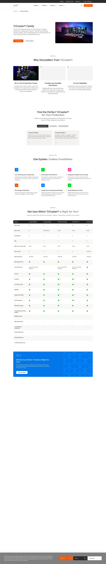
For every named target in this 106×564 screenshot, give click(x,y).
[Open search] (81, 5)
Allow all (63, 558)
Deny (76, 558)
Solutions (36, 5)
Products (44, 5)
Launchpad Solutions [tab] (43, 126)
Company (77, 1)
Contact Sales (88, 5)
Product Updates (88, 1)
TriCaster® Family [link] (24, 11)
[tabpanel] (53, 137)
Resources (52, 5)
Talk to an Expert (22, 372)
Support (62, 1)
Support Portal (69, 1)
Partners (61, 5)
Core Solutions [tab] (53, 126)
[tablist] (53, 126)
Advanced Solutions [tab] (63, 126)
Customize (91, 558)
